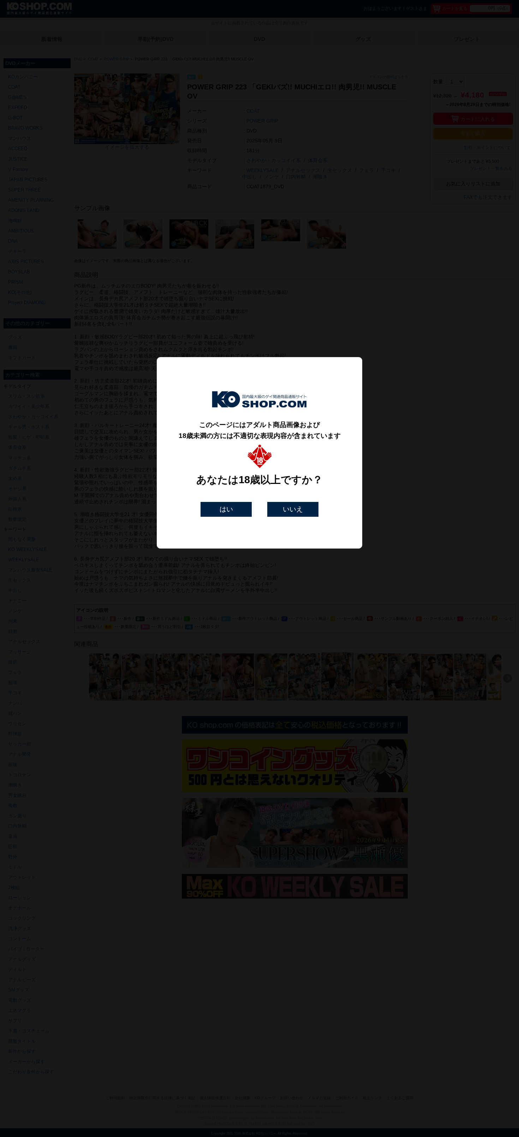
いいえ (293, 509)
